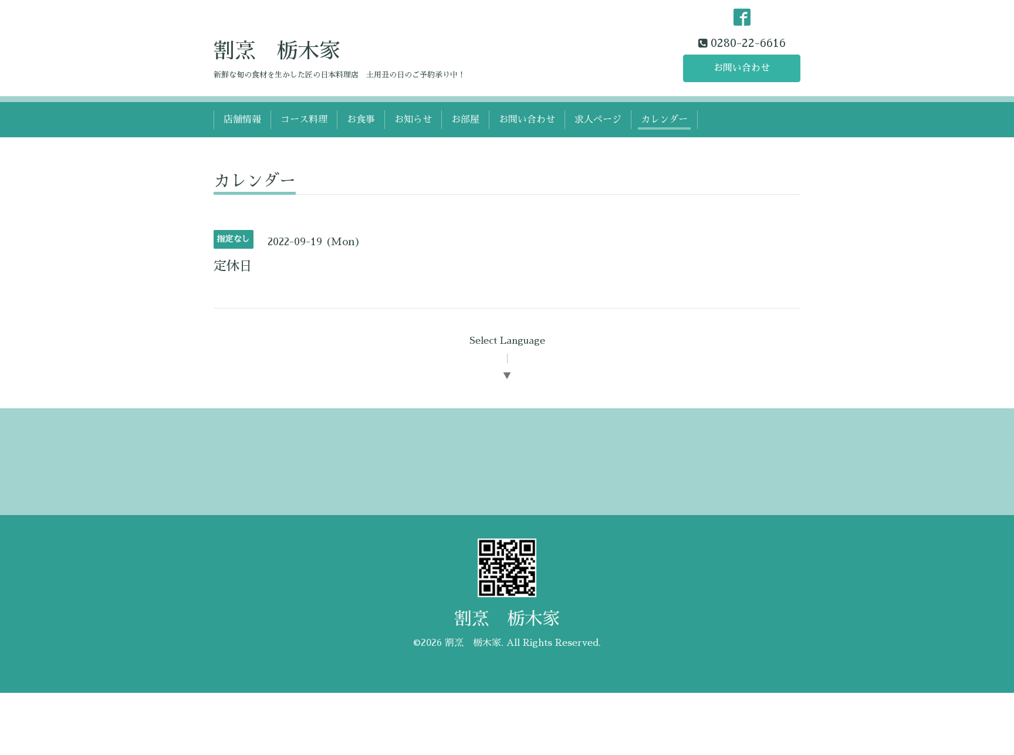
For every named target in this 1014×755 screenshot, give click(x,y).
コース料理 (303, 119)
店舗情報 (242, 119)
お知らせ (413, 119)
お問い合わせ (742, 68)
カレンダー (664, 119)
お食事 (361, 119)
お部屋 (465, 119)
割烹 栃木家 (277, 51)
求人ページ (597, 119)
